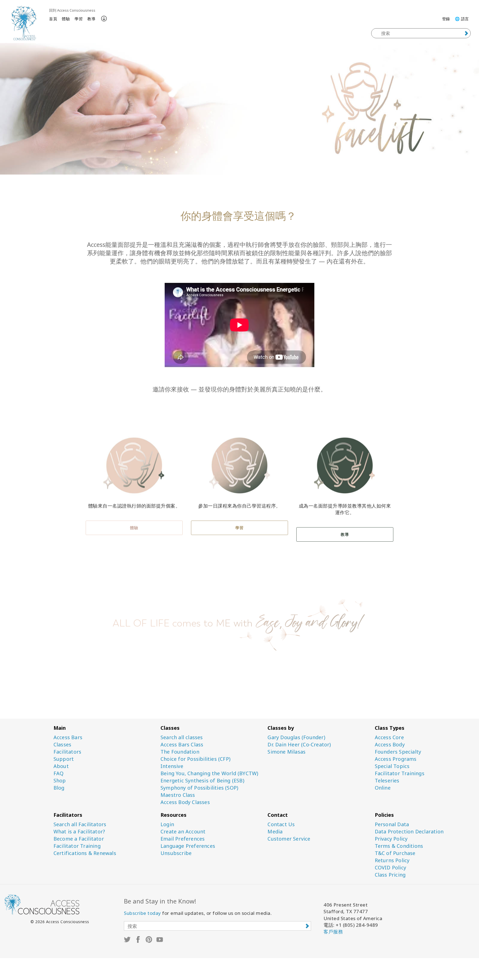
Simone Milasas (286, 752)
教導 (91, 18)
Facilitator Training (77, 846)
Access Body (390, 744)
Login (167, 824)
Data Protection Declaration (409, 831)
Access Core (389, 737)
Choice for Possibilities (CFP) (195, 759)
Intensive (171, 766)
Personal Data (392, 824)
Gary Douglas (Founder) (296, 737)
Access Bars (67, 737)
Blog (59, 788)
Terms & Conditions (399, 846)
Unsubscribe (176, 853)
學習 (79, 18)
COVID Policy (390, 868)
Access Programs (396, 759)
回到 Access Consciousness (72, 10)
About (61, 766)
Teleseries (387, 781)
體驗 (66, 18)
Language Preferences (187, 846)
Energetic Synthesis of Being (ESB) (202, 781)
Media (274, 831)
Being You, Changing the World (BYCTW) (209, 773)
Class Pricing (390, 875)
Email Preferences (182, 839)
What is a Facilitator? (79, 831)
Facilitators (67, 752)
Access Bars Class (181, 744)
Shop (59, 781)
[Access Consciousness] (23, 23)
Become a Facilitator (78, 839)
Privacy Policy (391, 839)
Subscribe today (142, 913)
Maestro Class (177, 795)
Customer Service (288, 839)
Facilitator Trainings (399, 773)
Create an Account (182, 831)
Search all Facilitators (79, 824)
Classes (62, 744)
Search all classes (181, 737)
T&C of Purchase (395, 853)
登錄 (446, 18)
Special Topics (392, 766)
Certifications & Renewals (84, 853)
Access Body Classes (185, 802)
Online (383, 788)
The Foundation (179, 752)
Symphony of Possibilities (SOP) (199, 788)
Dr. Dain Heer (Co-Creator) (299, 744)
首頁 (53, 18)
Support (63, 759)
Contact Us (281, 824)
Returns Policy (392, 860)
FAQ (58, 773)
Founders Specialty (398, 752)
